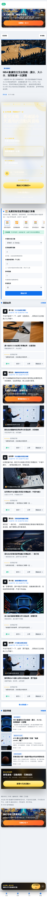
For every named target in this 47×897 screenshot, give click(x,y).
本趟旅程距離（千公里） (13, 259)
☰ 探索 (5, 35)
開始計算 (24, 293)
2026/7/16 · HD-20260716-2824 (19, 459)
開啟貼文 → (39, 364)
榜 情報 (42, 35)
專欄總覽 (43, 711)
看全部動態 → (23, 705)
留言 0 (18, 634)
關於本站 (4, 796)
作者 (9, 796)
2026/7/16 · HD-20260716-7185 (18, 645)
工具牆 (26, 796)
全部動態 (43, 303)
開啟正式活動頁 (23, 185)
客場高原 (8, 283)
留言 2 (18, 696)
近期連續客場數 (10, 247)
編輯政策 (15, 796)
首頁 (6, 894)
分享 (28, 364)
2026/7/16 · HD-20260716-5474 (19, 375)
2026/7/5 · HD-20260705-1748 (18, 312)
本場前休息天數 (10, 239)
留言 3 (18, 572)
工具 (29, 894)
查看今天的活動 (23, 784)
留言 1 (18, 364)
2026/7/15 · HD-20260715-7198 (18, 583)
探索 (18, 894)
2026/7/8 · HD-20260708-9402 (18, 521)
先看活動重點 (23, 192)
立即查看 (36, 886)
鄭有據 (5, 94)
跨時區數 (8, 271)
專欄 (21, 796)
